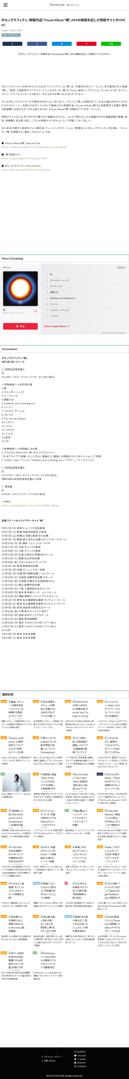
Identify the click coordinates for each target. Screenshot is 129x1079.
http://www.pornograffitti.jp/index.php (26, 169)
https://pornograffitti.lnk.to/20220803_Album (30, 505)
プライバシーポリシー (53, 1057)
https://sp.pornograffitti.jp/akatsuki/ (25, 158)
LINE (111, 44)
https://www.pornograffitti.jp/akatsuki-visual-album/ (34, 147)
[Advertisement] (64, 70)
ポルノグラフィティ (11, 35)
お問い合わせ (50, 1060)
